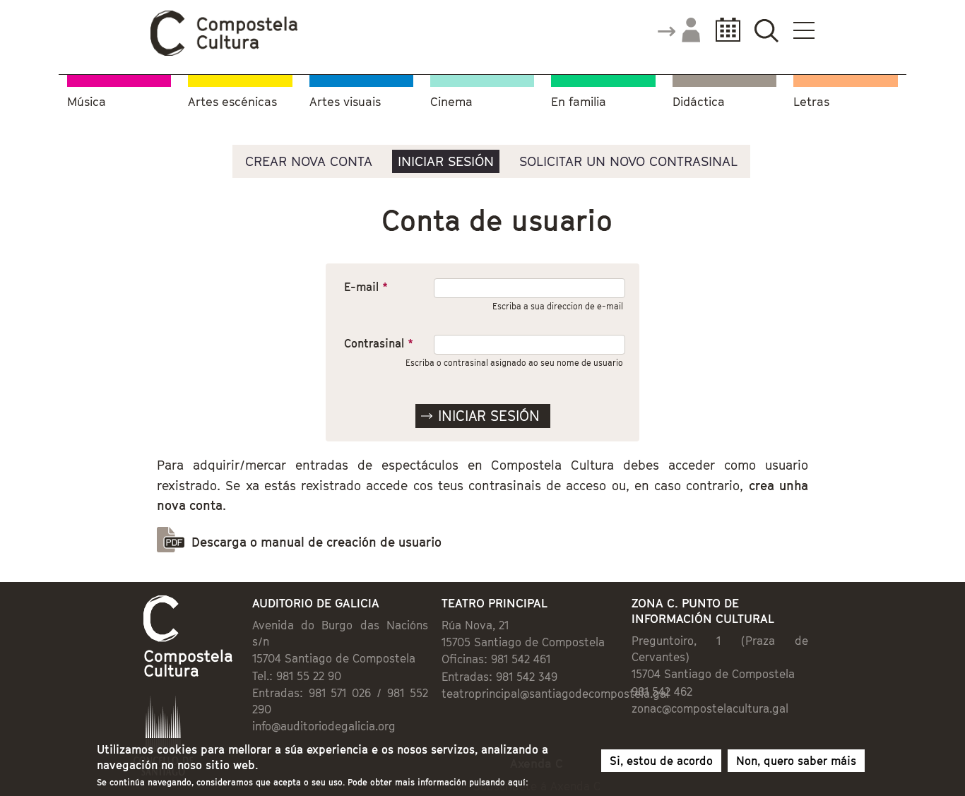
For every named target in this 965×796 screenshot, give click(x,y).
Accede (678, 31)
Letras (811, 102)
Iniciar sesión (446, 161)
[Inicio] (224, 52)
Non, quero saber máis (796, 761)
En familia (578, 102)
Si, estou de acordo (661, 761)
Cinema (451, 102)
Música (86, 102)
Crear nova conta (308, 161)
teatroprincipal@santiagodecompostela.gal (555, 694)
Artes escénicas (232, 102)
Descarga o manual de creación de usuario (316, 542)
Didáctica (699, 102)
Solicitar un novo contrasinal (628, 161)
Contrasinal (378, 343)
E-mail (366, 287)
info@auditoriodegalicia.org (324, 726)
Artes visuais (345, 102)
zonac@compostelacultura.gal (710, 708)
